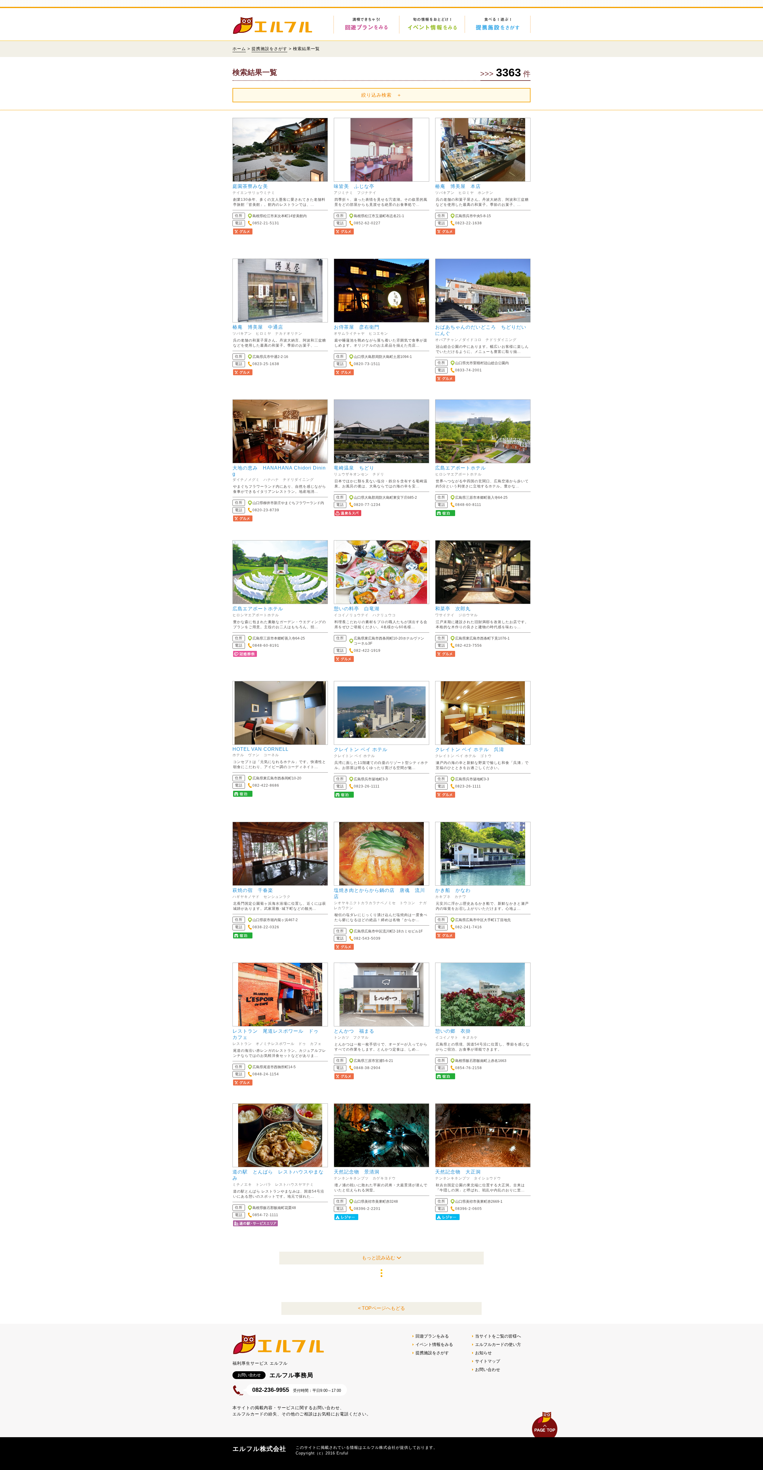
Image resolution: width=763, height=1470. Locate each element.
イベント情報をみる (434, 1344)
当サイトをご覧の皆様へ (498, 1336)
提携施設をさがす (269, 48)
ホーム (239, 48)
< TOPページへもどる (381, 1308)
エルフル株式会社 (259, 1448)
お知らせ (483, 1352)
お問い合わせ (487, 1369)
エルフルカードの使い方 (498, 1344)
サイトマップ (487, 1361)
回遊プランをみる (432, 1336)
